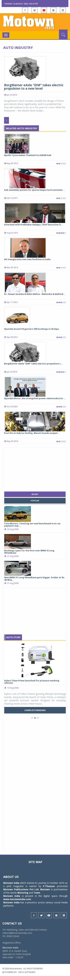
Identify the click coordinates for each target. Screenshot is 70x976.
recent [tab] (35, 494)
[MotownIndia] (35, 22)
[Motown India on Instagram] (53, 10)
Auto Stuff (13, 637)
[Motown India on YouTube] (44, 10)
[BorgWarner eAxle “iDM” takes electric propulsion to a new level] (25, 68)
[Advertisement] (35, 468)
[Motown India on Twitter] (34, 10)
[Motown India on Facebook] (25, 10)
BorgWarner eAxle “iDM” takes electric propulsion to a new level (33, 87)
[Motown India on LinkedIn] (63, 10)
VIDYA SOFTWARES (26, 972)
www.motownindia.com (17, 899)
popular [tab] (35, 500)
